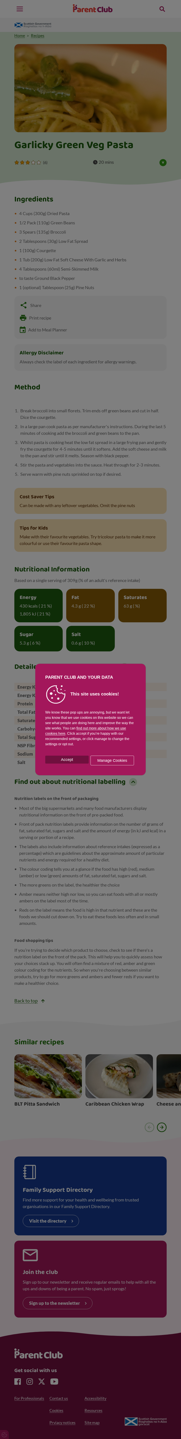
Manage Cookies (112, 760)
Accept (67, 759)
